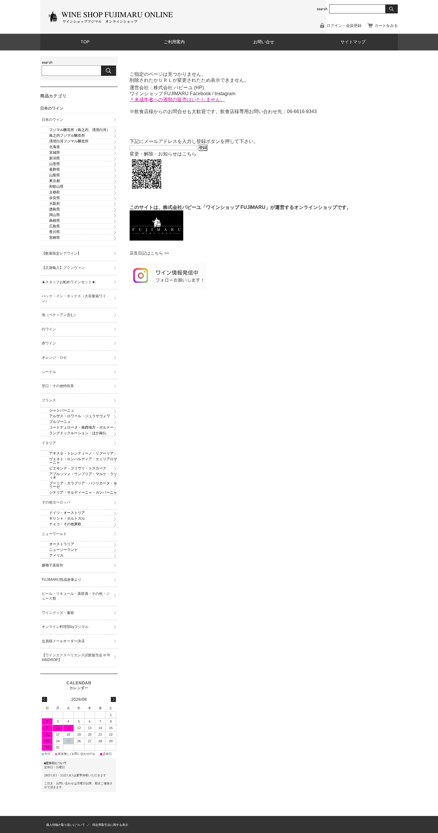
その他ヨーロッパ (56, 502)
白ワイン (49, 329)
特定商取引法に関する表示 (110, 824)
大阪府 (54, 203)
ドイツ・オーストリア (67, 513)
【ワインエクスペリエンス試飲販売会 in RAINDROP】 (76, 657)
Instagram (225, 93)
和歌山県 (56, 186)
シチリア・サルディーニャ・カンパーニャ (83, 492)
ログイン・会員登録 (344, 25)
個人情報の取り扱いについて (65, 824)
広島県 (54, 226)
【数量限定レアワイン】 (61, 253)
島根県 (54, 220)
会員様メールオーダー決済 (63, 641)
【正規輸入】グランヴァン (63, 268)
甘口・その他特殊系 (58, 386)
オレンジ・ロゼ (54, 357)
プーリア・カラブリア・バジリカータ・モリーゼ (83, 485)
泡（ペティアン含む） (59, 315)
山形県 (54, 164)
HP (198, 87)
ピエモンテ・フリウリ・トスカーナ (77, 468)
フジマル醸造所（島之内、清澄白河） (79, 130)
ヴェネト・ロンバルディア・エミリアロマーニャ (83, 461)
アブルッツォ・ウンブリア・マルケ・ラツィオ (83, 476)
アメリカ (56, 555)
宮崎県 (54, 237)
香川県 (54, 232)
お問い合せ (263, 42)
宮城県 (54, 152)
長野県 (54, 169)
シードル (49, 372)
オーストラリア (61, 544)
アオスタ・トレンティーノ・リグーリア (81, 453)
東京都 (54, 181)
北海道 (54, 147)
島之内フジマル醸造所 (67, 135)
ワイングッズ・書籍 (58, 613)
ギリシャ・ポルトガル (67, 518)
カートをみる (386, 25)
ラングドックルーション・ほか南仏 (77, 433)
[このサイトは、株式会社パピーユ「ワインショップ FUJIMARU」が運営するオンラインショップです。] (156, 238)
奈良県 (54, 198)
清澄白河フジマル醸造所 (68, 141)
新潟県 (54, 158)
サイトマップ (353, 42)
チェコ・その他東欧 (65, 524)
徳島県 (54, 209)
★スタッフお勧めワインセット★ (68, 282)
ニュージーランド (63, 550)
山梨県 (54, 175)
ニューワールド (54, 534)
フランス (49, 400)
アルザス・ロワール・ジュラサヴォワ (79, 416)
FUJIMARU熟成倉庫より (61, 580)
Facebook (200, 93)
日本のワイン (52, 120)
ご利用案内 (174, 42)
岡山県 (54, 215)
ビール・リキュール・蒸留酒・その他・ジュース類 (76, 596)
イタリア (49, 443)
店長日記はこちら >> (149, 253)
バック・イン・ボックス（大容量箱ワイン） (74, 298)
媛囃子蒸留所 (52, 565)
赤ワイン (49, 343)
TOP (85, 42)
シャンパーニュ (61, 410)
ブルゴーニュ (60, 422)
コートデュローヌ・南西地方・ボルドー (81, 427)
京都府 (54, 192)
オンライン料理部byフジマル (65, 627)
